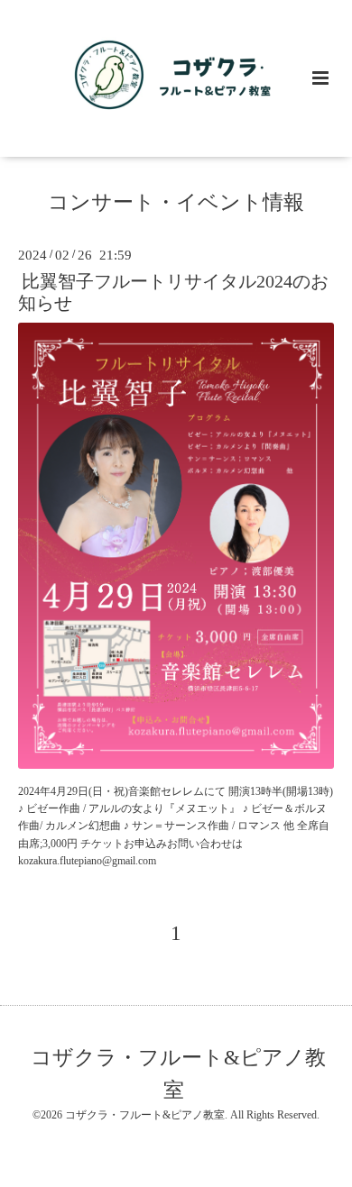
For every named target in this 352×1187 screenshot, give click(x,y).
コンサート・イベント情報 (176, 202)
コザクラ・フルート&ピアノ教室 (178, 1073)
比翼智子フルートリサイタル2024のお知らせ (173, 292)
